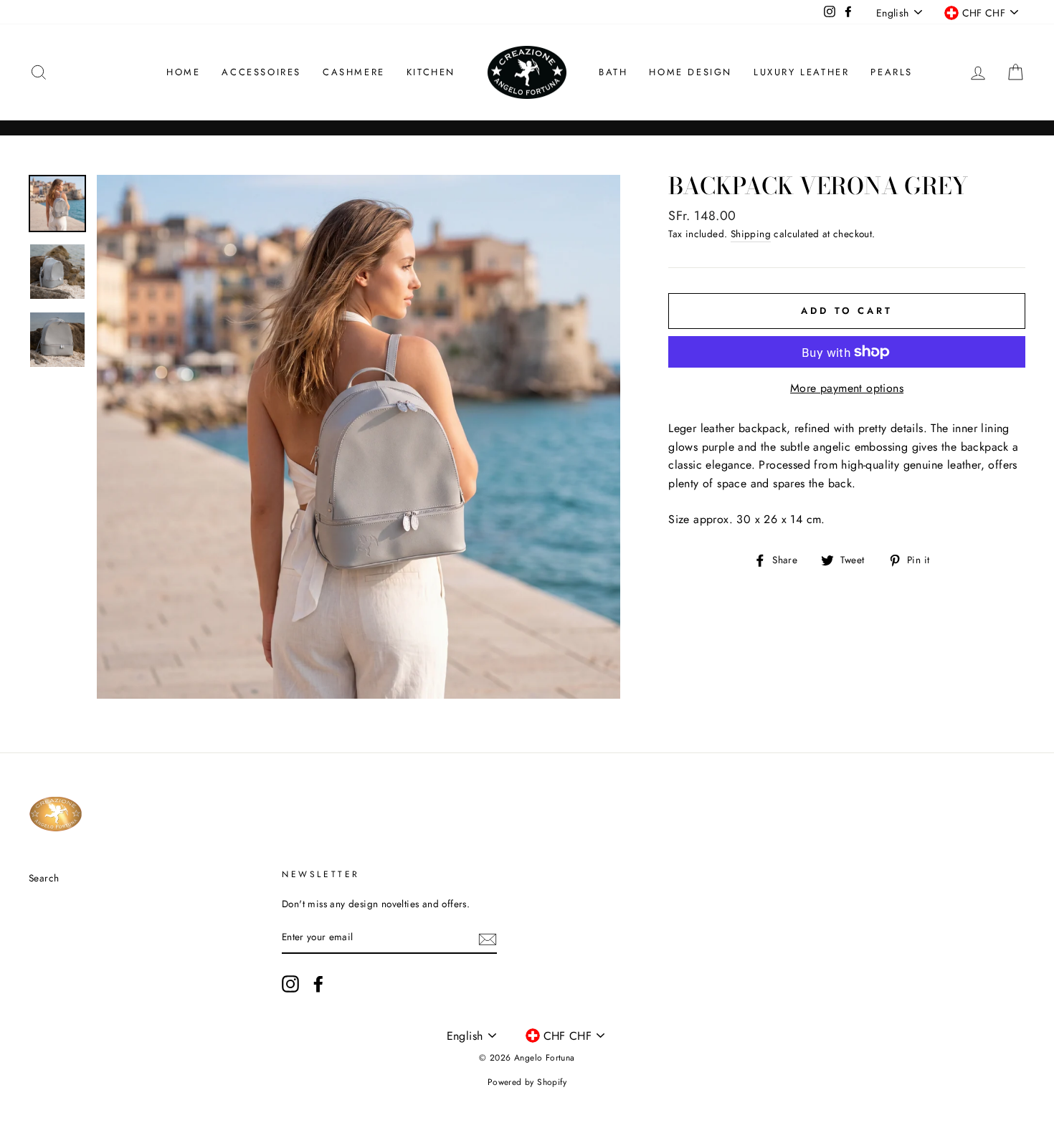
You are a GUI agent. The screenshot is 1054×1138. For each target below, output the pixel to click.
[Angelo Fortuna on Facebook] (318, 984)
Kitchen (431, 72)
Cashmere (354, 72)
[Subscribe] (487, 938)
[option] (359, 437)
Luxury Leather (801, 72)
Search (44, 878)
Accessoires (261, 72)
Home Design (690, 72)
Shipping (751, 233)
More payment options (846, 388)
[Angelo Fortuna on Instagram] (290, 984)
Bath (613, 72)
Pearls (891, 72)
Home (183, 72)
